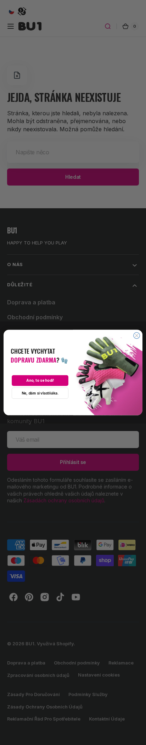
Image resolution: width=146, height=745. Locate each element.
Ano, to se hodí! (40, 381)
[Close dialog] (137, 335)
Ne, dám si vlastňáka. (40, 393)
